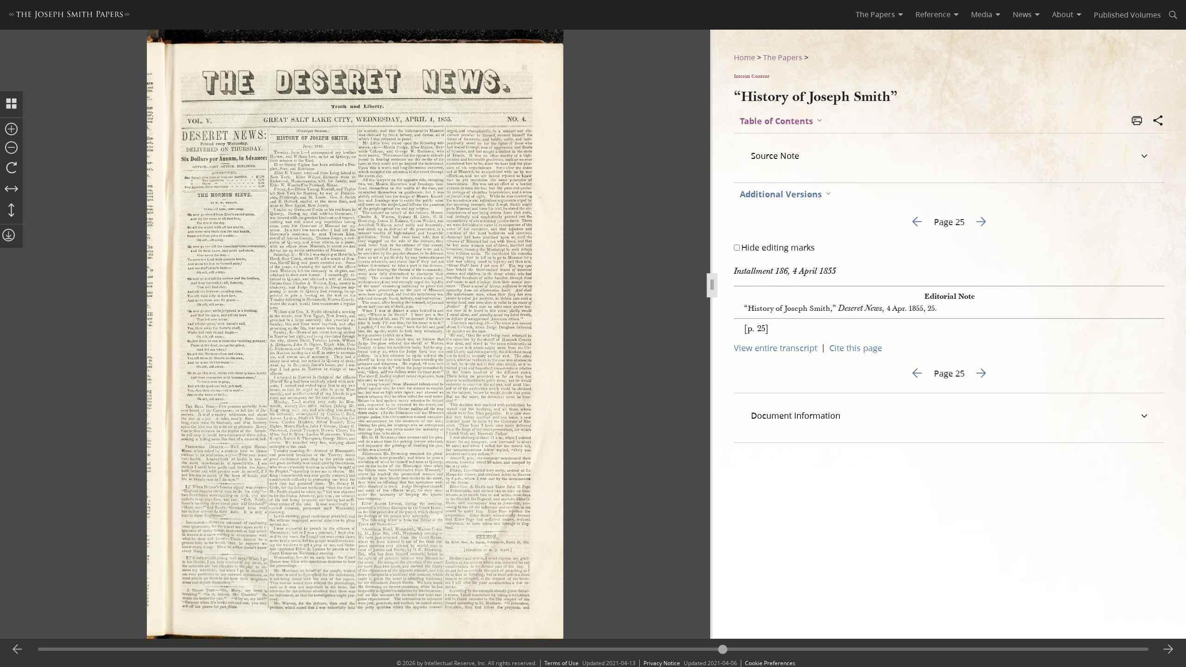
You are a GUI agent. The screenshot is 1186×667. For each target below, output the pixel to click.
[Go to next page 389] (1168, 649)
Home (744, 57)
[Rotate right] (11, 168)
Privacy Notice (661, 663)
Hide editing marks (778, 247)
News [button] (1022, 14)
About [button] (1062, 14)
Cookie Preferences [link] (770, 663)
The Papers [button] (875, 14)
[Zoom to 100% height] (11, 211)
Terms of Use (561, 663)
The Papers (782, 57)
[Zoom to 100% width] (11, 189)
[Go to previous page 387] (17, 649)
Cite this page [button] (855, 348)
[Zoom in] (11, 129)
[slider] (593, 649)
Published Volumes (1127, 14)
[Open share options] (1158, 121)
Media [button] (981, 14)
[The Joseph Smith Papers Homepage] (69, 16)
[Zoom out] (11, 148)
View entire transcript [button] (775, 348)
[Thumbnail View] (11, 104)
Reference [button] (933, 14)
